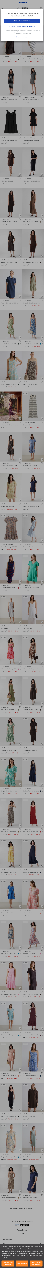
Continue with (22, 21)
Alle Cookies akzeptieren (36, 1263)
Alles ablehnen (22, 1264)
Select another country (22, 37)
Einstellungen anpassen (7, 1263)
